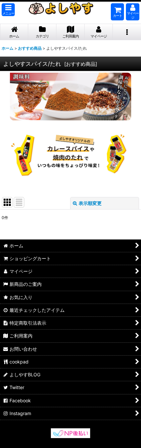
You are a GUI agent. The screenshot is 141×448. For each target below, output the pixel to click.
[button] (8, 9)
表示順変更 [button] (90, 203)
